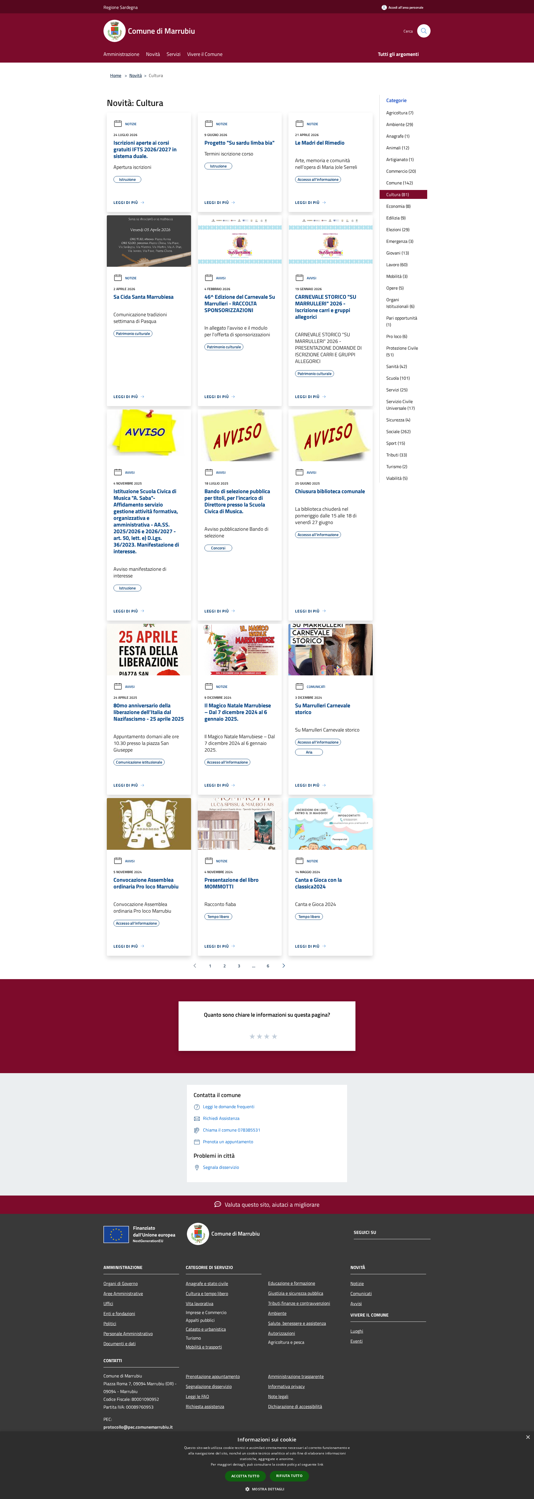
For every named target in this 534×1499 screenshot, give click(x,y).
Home (115, 75)
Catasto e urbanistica (206, 1329)
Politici (109, 1323)
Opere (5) (395, 288)
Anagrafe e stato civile (207, 1283)
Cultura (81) (397, 194)
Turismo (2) (396, 466)
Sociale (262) (398, 431)
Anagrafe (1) (397, 136)
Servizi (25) (396, 389)
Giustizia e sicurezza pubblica (295, 1293)
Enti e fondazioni (119, 1313)
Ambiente (277, 1313)
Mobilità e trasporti (204, 1347)
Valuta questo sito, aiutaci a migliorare (271, 1204)
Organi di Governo (120, 1283)
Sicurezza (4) (398, 419)
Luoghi (356, 1331)
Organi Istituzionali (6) (400, 303)
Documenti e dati (119, 1343)
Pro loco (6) (396, 336)
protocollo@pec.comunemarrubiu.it (138, 1427)
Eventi (356, 1341)
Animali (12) (397, 147)
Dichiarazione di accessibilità (295, 1406)
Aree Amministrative (123, 1293)
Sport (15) (395, 443)
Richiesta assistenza (205, 1406)
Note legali (278, 1396)
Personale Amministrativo (128, 1333)
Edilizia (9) (396, 217)
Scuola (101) (398, 378)
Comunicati (316, 686)
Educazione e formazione (291, 1283)
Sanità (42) (396, 366)
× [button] (528, 1437)
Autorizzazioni (281, 1333)
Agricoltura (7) (399, 112)
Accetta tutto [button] (245, 1476)
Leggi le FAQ (197, 1396)
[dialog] (267, 1465)
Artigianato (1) (400, 159)
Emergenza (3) (399, 241)
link (320, 1464)
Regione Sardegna (120, 7)
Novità (135, 75)
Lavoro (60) (396, 264)
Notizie (131, 124)
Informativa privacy (286, 1386)
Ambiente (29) (399, 124)
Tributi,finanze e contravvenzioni (299, 1303)
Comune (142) (399, 182)
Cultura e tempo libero (207, 1293)
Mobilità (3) (396, 276)
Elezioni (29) (397, 229)
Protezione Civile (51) (402, 351)
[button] (266, 1489)
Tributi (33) (396, 454)
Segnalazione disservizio (209, 1386)
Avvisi (221, 278)
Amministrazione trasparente (296, 1376)
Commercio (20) (401, 171)
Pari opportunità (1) (401, 321)
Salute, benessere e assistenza (297, 1323)
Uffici (108, 1303)
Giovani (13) (397, 253)
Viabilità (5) (396, 478)
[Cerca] (424, 31)
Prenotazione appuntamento (213, 1376)
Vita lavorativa (199, 1303)
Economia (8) (398, 206)
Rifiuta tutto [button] (289, 1475)
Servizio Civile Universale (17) (400, 404)
